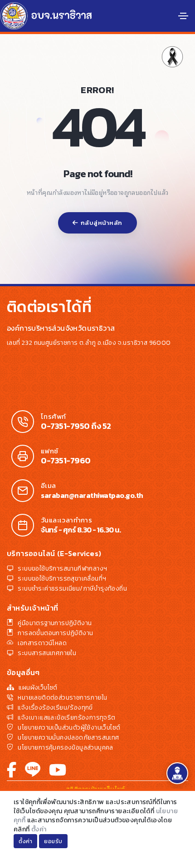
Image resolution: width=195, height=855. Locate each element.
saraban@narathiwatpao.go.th (92, 495)
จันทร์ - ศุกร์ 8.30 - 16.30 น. (81, 530)
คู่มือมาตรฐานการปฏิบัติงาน (55, 623)
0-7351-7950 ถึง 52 (76, 426)
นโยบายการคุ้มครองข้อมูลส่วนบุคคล (65, 747)
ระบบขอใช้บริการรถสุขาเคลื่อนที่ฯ (62, 578)
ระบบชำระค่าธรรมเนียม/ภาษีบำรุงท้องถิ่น (72, 588)
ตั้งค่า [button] (25, 841)
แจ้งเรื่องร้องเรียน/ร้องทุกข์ (55, 707)
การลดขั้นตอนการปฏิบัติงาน (55, 633)
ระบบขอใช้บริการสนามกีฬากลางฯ (62, 568)
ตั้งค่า (39, 829)
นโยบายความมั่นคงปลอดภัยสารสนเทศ (68, 737)
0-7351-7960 (66, 461)
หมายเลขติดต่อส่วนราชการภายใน (62, 697)
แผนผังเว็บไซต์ (38, 687)
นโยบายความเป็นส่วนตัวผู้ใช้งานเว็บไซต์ (69, 727)
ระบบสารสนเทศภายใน (47, 653)
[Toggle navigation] (183, 16)
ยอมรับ (53, 841)
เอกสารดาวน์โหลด (42, 643)
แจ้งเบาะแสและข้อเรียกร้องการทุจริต (66, 717)
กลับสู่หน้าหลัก (101, 223)
